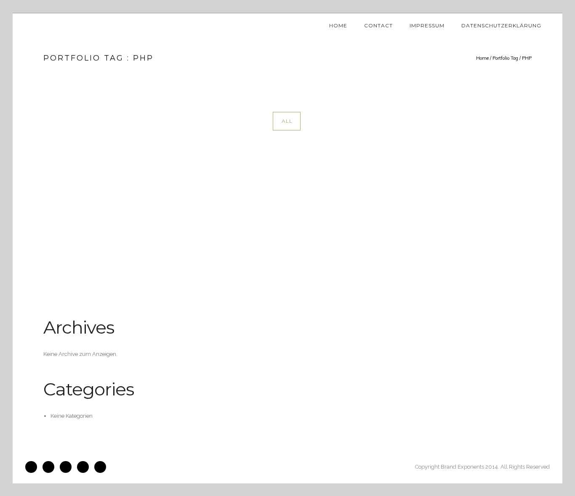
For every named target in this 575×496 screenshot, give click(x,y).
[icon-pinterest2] (100, 467)
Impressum (427, 25)
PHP (527, 58)
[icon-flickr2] (68, 467)
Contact (378, 25)
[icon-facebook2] (33, 467)
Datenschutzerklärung (501, 25)
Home (338, 25)
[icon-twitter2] (85, 467)
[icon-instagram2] (51, 467)
